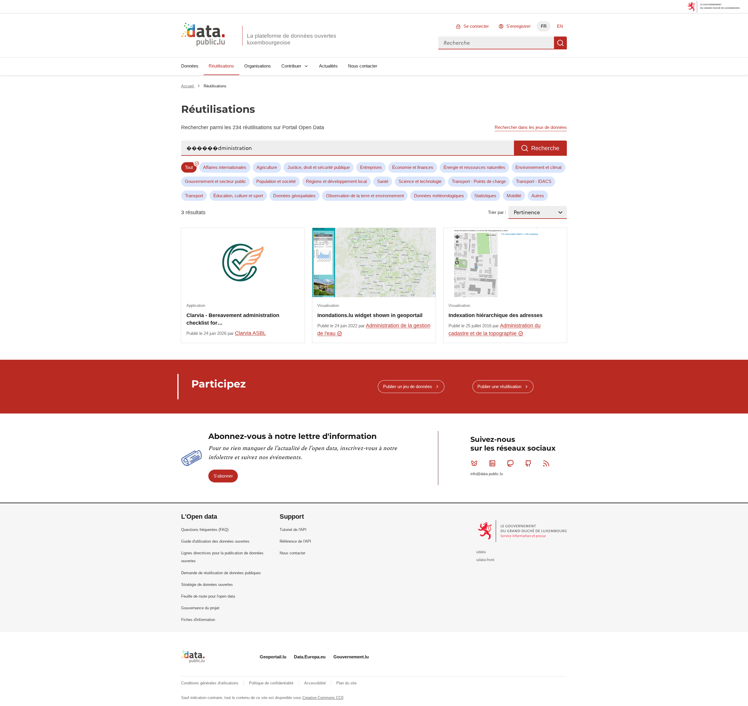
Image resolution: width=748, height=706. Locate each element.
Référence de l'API (295, 541)
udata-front (485, 560)
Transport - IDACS (533, 181)
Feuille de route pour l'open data (208, 596)
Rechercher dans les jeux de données (531, 127)
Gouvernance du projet (200, 608)
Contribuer (291, 65)
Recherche (560, 43)
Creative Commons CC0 (322, 697)
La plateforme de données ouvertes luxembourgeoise (291, 39)
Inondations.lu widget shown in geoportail (370, 315)
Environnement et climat (538, 167)
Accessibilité (315, 683)
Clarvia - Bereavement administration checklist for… (232, 319)
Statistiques (485, 195)
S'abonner (223, 475)
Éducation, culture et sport (238, 195)
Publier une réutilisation (499, 386)
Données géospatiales (294, 195)
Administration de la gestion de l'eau (373, 329)
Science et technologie (420, 181)
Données (189, 65)
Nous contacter (362, 65)
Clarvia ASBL (250, 333)
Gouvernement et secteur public (215, 181)
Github (528, 463)
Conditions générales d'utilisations (210, 683)
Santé (382, 181)
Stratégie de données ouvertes (207, 584)
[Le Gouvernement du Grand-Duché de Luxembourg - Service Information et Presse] (522, 531)
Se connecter (476, 26)
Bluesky (474, 463)
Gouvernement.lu (351, 656)
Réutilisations (221, 65)
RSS (546, 463)
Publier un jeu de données (407, 386)
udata (481, 552)
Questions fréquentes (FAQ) (204, 529)
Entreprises (371, 167)
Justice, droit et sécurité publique (319, 167)
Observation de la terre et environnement (365, 195)
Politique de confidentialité (272, 683)
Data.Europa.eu (309, 656)
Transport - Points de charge (479, 181)
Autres (537, 195)
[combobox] (496, 43)
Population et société (276, 181)
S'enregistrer (518, 26)
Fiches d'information (198, 619)
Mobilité (514, 195)
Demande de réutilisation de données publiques (221, 573)
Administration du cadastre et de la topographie (495, 329)
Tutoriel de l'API (293, 529)
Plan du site (346, 683)
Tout (189, 167)
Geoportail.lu (273, 656)
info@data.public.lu (486, 474)
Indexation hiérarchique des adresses (496, 315)
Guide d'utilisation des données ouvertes (215, 541)
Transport (194, 195)
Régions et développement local (336, 181)
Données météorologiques (439, 195)
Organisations (257, 65)
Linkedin (492, 463)
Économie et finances (412, 167)
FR (544, 26)
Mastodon (510, 463)
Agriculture (267, 167)
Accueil (188, 86)
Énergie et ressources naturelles (474, 167)
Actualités (328, 65)
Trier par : (497, 212)
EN (560, 26)
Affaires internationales (224, 167)
